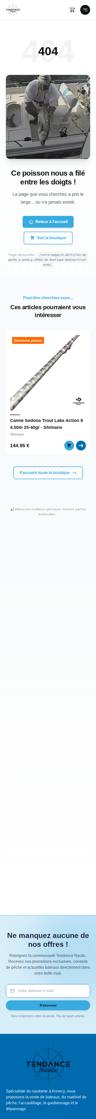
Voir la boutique (51, 238)
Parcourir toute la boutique (45, 473)
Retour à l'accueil (51, 222)
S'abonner (48, 1005)
